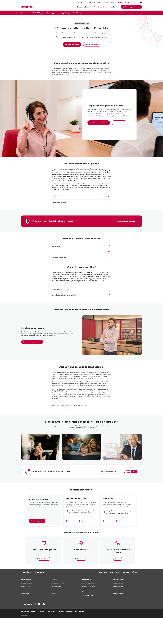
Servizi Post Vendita (57, 590)
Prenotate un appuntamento (32, 342)
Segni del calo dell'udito (88, 583)
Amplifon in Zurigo (118, 586)
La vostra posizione (127, 471)
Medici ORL (103, 572)
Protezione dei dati (28, 612)
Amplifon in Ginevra (118, 590)
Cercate (117, 559)
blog (93, 428)
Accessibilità (50, 612)
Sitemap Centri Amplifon (75, 612)
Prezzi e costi (24, 597)
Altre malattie (35, 17)
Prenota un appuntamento (89, 592)
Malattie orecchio (25, 17)
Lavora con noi (115, 572)
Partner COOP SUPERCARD (59, 597)
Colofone (41, 612)
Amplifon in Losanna (118, 597)
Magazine (54, 593)
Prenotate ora (43, 559)
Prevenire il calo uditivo (88, 586)
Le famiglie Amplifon (26, 583)
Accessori (23, 590)
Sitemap (61, 612)
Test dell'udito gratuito (58, 583)
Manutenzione (25, 593)
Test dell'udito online (87, 595)
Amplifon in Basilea (118, 593)
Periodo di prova (56, 586)
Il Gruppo (126, 572)
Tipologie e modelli (26, 586)
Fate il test (80, 559)
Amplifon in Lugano (118, 583)
